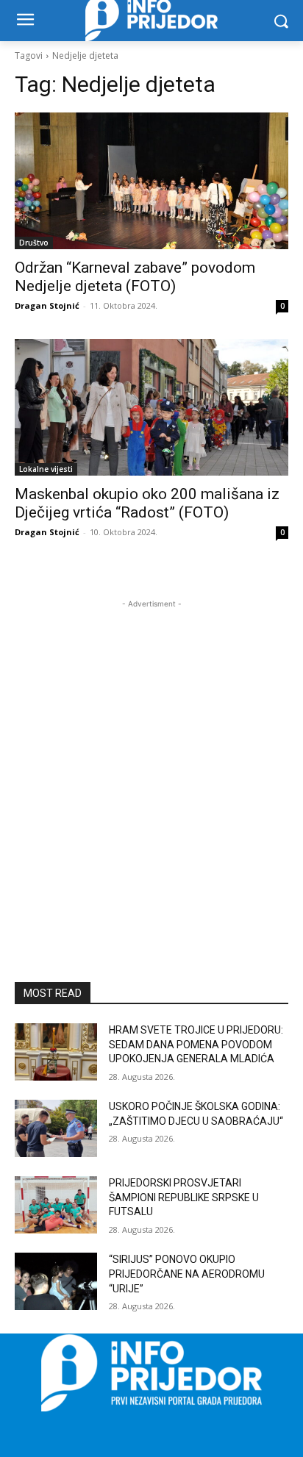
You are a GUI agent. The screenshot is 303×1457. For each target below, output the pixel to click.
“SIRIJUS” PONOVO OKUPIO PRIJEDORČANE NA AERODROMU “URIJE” (187, 1273)
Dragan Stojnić (47, 305)
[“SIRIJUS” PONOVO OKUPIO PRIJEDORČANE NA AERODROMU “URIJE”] (56, 1281)
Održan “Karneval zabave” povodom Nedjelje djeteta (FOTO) (135, 277)
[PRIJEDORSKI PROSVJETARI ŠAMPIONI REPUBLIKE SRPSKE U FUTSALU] (56, 1205)
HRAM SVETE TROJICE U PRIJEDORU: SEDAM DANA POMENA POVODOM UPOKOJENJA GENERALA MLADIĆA (196, 1044)
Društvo (34, 242)
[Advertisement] (151, 763)
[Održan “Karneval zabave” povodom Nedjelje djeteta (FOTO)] (151, 180)
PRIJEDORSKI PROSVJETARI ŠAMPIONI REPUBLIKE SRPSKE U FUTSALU (184, 1197)
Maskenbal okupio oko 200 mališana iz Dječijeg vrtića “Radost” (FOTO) (147, 503)
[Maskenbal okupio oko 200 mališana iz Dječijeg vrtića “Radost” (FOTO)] (151, 407)
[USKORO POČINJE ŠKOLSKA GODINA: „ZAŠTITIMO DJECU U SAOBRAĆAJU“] (56, 1128)
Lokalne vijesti (46, 469)
